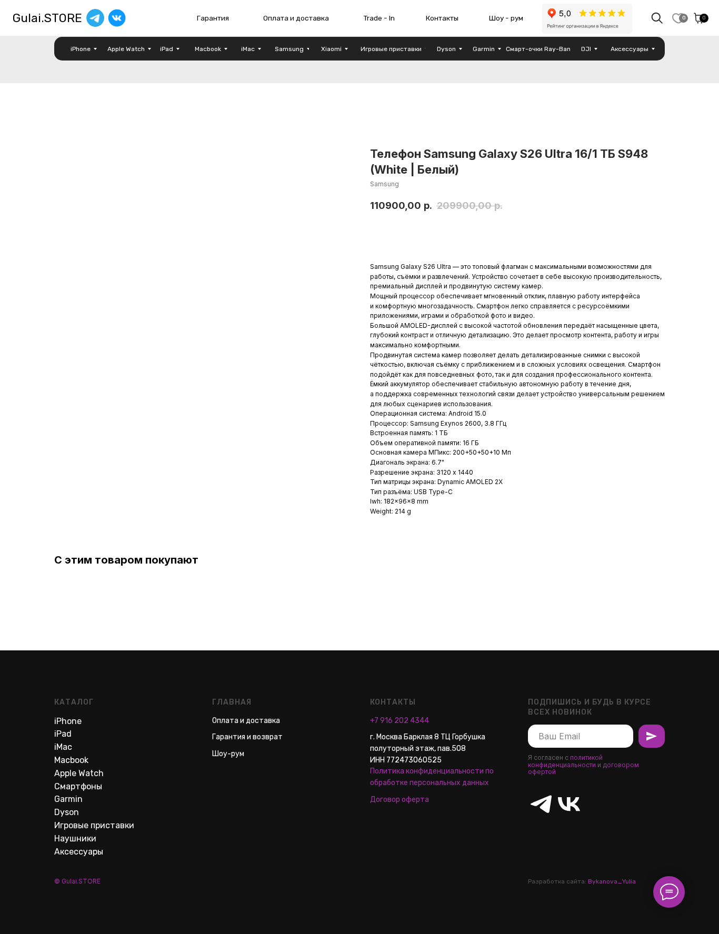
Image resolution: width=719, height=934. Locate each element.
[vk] (562, 797)
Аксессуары (78, 852)
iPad (63, 734)
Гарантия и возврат (247, 736)
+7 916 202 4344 (399, 720)
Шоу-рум (228, 753)
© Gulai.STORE (77, 881)
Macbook (71, 760)
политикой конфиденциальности (565, 761)
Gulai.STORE (47, 18)
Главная (232, 702)
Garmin (68, 799)
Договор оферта (399, 799)
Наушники (75, 838)
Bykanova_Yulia (612, 881)
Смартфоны (78, 786)
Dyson (66, 812)
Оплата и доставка (246, 720)
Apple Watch (79, 773)
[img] (117, 18)
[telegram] (534, 797)
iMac (63, 747)
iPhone (68, 721)
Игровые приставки (94, 825)
